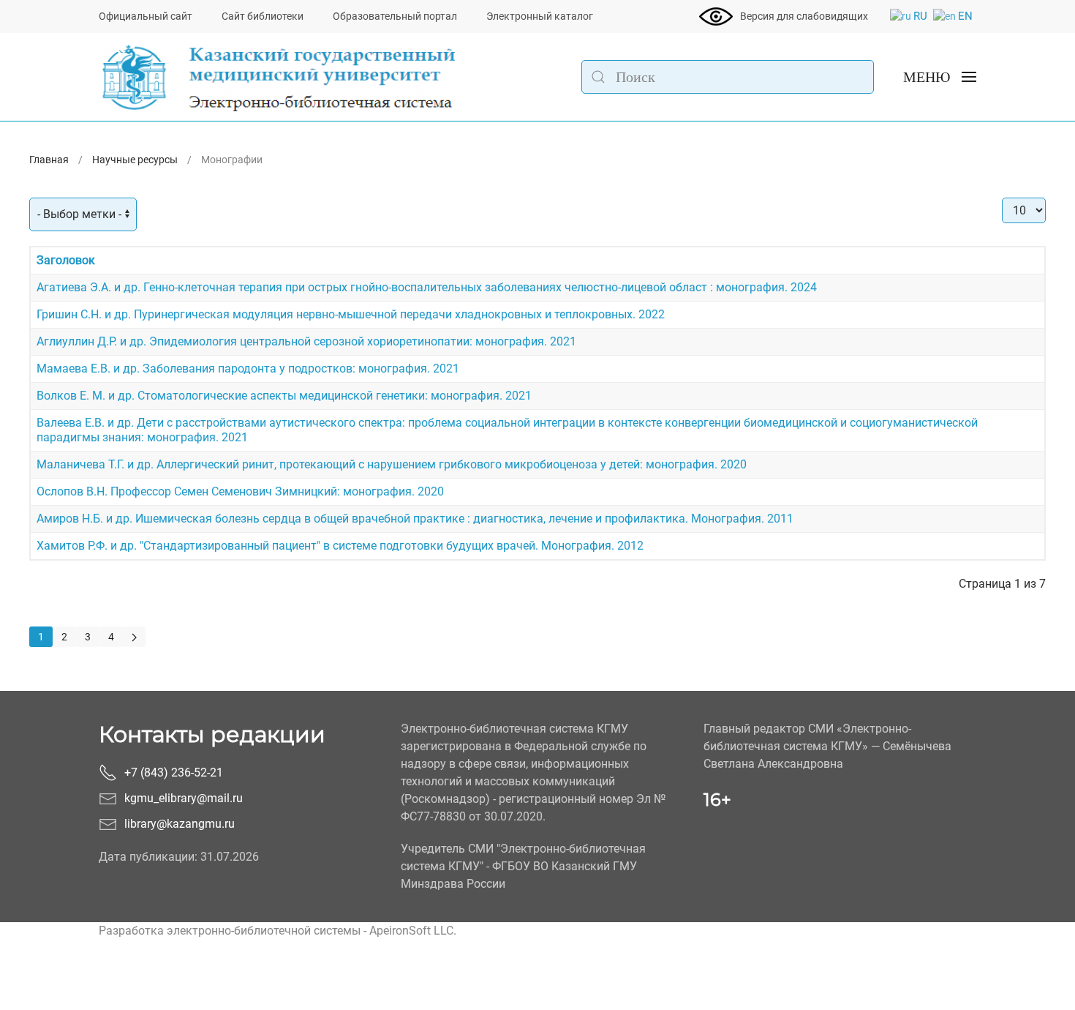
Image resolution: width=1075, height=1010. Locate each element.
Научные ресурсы (135, 159)
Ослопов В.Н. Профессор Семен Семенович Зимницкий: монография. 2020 (240, 491)
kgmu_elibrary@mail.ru (183, 798)
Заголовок (66, 260)
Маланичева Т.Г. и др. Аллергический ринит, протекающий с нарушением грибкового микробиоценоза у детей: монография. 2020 (392, 464)
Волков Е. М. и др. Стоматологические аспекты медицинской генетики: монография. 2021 (284, 396)
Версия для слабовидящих (804, 16)
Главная (49, 159)
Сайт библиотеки (262, 16)
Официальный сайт (145, 16)
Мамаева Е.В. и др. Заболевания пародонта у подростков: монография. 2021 (248, 368)
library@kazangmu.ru (179, 824)
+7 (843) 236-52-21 (173, 772)
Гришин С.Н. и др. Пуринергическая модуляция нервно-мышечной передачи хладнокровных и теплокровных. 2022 (351, 314)
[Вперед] (134, 636)
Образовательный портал (395, 16)
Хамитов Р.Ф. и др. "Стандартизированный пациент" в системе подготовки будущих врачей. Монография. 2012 (340, 546)
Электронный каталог (539, 16)
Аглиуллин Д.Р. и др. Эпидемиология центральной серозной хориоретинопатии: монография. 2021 (306, 341)
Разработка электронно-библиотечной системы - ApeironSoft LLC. (277, 931)
